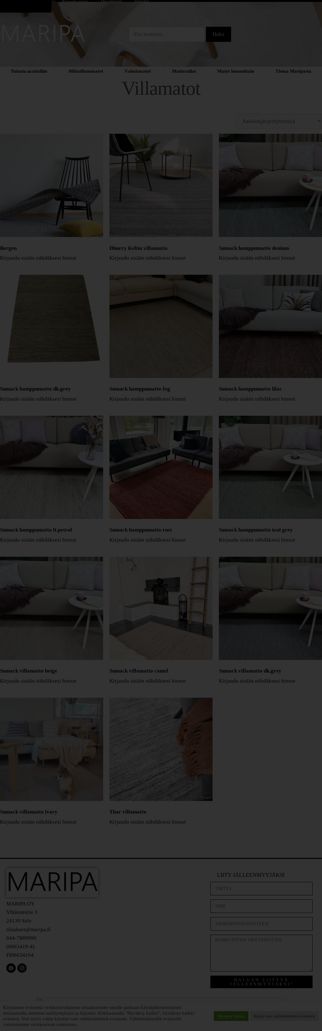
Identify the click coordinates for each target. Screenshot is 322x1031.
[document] (161, 515)
